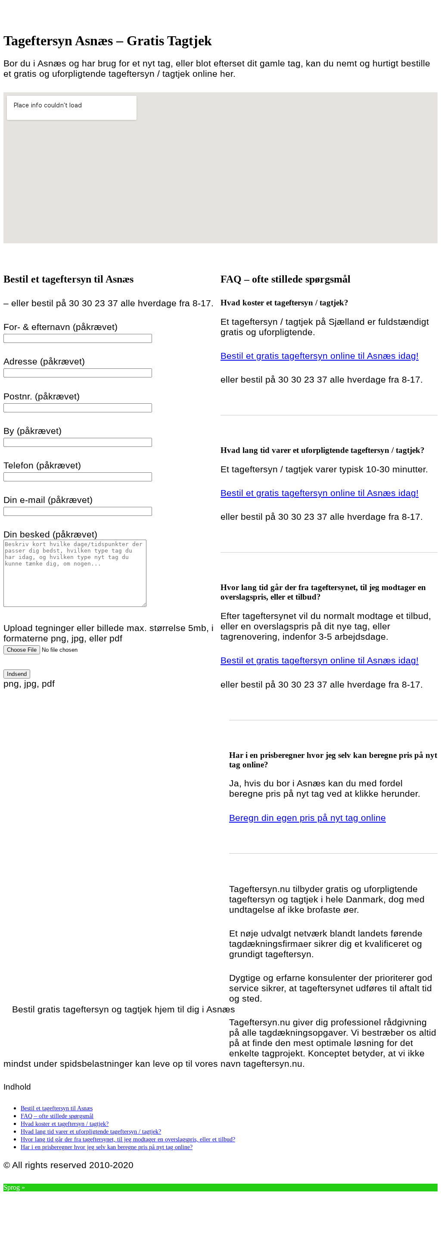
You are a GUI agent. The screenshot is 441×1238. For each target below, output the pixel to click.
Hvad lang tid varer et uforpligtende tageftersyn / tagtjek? (91, 1131)
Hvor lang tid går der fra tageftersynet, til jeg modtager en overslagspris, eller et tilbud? (128, 1139)
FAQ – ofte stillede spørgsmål (57, 1115)
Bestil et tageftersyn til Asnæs (57, 1108)
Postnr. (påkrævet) (41, 396)
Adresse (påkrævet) (44, 361)
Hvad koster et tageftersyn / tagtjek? (65, 1123)
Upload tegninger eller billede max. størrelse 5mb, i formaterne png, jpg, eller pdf (108, 633)
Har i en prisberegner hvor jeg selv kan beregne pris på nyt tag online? (107, 1147)
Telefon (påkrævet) (42, 465)
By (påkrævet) (32, 431)
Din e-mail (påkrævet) (48, 500)
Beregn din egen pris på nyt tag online (307, 818)
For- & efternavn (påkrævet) (60, 327)
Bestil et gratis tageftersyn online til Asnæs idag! (319, 356)
